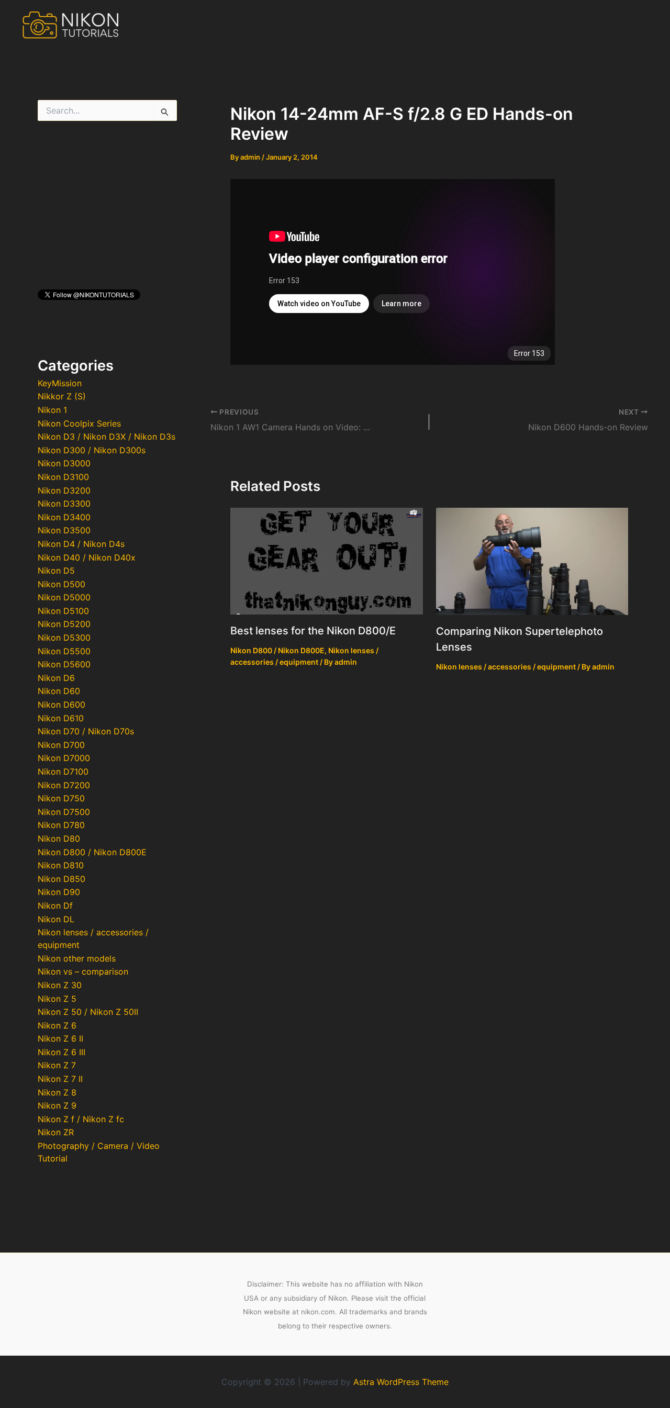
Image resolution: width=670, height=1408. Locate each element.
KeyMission (60, 383)
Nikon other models (77, 958)
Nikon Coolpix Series (79, 423)
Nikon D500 (61, 584)
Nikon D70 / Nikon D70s (86, 731)
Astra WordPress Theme (401, 1382)
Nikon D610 (61, 718)
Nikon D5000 (64, 597)
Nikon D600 (61, 704)
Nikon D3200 (64, 490)
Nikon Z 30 (60, 985)
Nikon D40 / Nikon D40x (87, 557)
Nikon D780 (61, 825)
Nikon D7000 (64, 758)
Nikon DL (56, 919)
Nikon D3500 (64, 530)
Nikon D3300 (64, 503)
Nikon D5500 (64, 651)
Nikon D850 (61, 879)
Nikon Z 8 (57, 1092)
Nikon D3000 (64, 463)
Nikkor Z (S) (62, 396)
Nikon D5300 (64, 637)
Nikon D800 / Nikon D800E (92, 852)
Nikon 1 (52, 410)
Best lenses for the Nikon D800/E (313, 630)
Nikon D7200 (64, 785)
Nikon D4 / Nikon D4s (81, 544)
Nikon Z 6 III (61, 1052)
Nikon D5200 (64, 624)
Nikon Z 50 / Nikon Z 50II (88, 1012)
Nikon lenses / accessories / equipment (506, 666)
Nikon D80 (59, 838)
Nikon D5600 (64, 664)
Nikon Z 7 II (60, 1079)
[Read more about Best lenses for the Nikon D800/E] (326, 560)
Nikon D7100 (63, 771)
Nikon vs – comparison (83, 971)
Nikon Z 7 (57, 1065)
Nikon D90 (59, 892)
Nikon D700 (61, 745)
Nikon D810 (61, 865)
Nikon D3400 (64, 517)
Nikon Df (55, 905)
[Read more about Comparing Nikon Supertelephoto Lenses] (532, 560)
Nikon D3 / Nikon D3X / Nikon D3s (106, 436)
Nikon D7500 (64, 812)
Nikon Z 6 (57, 1025)
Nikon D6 (56, 678)
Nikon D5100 (63, 611)
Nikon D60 (59, 691)
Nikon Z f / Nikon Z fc (81, 1119)
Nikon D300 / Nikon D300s (92, 450)
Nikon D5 (56, 570)
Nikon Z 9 (57, 1105)
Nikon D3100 (63, 477)
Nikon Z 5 (57, 998)
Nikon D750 (61, 798)
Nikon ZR (56, 1132)
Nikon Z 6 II (60, 1038)
